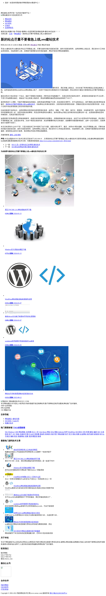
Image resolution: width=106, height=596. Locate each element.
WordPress (71, 432)
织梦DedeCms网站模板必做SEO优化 (27, 513)
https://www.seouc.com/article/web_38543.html (55, 141)
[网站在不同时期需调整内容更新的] (9, 522)
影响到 (47, 434)
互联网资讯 (9, 28)
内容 (52, 434)
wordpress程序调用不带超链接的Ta (26, 504)
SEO (99, 432)
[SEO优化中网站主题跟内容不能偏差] (9, 531)
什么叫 (31, 434)
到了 (10, 434)
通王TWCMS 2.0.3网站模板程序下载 (27, 459)
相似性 (42, 434)
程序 (66, 432)
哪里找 (34, 436)
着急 (19, 135)
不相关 (7, 436)
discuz (44, 432)
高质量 (36, 434)
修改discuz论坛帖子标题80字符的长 (26, 495)
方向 (84, 432)
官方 (70, 434)
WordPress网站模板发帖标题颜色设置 (27, 486)
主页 (10, 34)
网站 (48, 432)
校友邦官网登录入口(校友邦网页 (25, 450)
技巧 (66, 434)
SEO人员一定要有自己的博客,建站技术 (26, 145)
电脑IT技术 (9, 423)
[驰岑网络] (4, 585)
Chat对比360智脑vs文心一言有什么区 (27, 477)
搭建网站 (21, 436)
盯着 (27, 434)
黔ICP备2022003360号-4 (58, 593)
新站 (74, 434)
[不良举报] (4, 589)
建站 (12, 135)
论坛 (52, 432)
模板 (56, 432)
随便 (39, 436)
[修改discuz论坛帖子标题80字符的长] (9, 495)
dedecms (61, 432)
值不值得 (90, 434)
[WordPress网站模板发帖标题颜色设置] (9, 486)
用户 (56, 434)
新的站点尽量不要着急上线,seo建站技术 (20, 104)
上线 (15, 135)
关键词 (22, 434)
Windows (11, 432)
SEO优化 (8, 23)
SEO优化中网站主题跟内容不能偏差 (27, 531)
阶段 (6, 434)
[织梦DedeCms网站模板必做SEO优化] (9, 513)
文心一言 (35, 432)
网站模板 (22, 432)
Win (6, 432)
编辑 (12, 436)
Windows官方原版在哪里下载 (24, 468)
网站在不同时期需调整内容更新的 (26, 522)
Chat (40, 432)
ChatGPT (16, 421)
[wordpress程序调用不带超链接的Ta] (9, 504)
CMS (16, 432)
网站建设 (8, 21)
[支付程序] (4, 587)
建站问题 (16, 419)
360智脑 (28, 432)
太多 (102, 432)
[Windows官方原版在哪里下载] (9, 468)
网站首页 (8, 19)
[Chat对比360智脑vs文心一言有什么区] (9, 477)
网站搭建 (61, 434)
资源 (30, 436)
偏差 (95, 432)
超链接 (96, 434)
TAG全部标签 (19, 427)
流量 (26, 436)
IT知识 (7, 25)
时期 (87, 432)
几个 (14, 434)
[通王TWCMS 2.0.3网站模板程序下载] (9, 459)
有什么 (101, 434)
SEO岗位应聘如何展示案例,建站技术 (25, 147)
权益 (17, 434)
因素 (78, 434)
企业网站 (83, 434)
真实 (15, 436)
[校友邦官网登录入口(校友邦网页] (9, 450)
